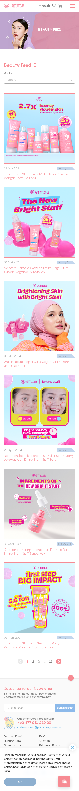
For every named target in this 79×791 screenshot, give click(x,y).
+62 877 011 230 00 (34, 722)
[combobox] (39, 80)
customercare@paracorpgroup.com (39, 727)
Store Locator (12, 745)
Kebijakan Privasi (49, 745)
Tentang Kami (13, 736)
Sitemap (44, 741)
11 (51, 661)
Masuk (44, 6)
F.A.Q (42, 736)
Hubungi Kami (12, 741)
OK (20, 781)
